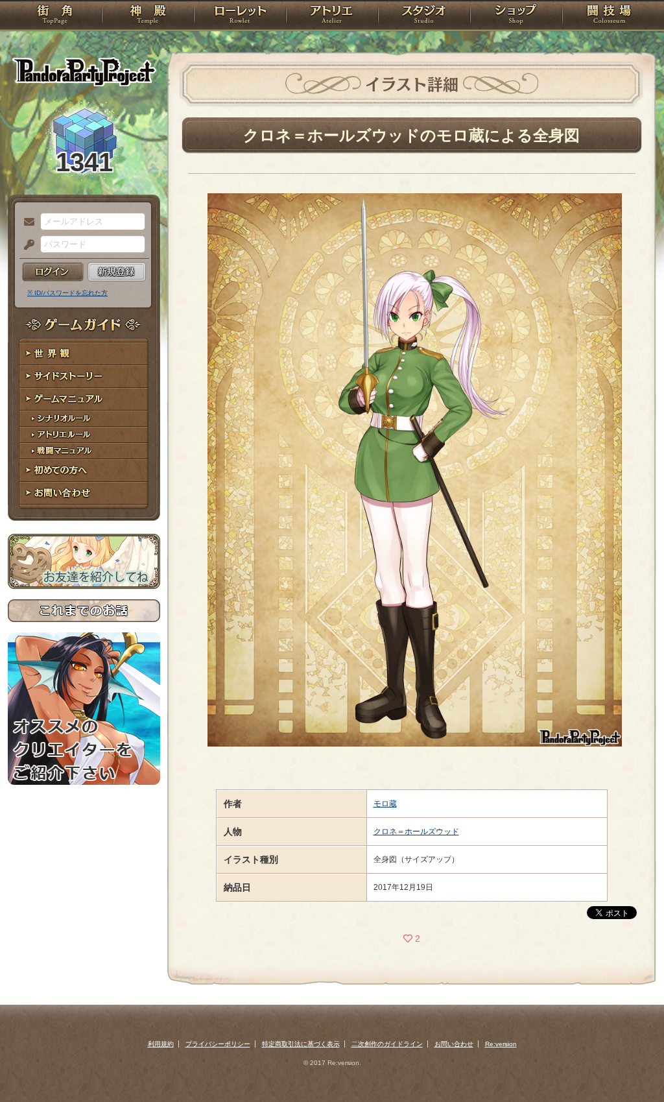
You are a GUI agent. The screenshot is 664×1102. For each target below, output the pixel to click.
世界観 (84, 353)
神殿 (148, 16)
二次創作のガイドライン (387, 1044)
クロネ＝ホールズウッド (416, 831)
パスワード (26, 245)
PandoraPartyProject (84, 71)
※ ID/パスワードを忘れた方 (67, 292)
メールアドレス (26, 222)
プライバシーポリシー (217, 1044)
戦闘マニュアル (84, 451)
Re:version (501, 1044)
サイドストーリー (84, 376)
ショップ (516, 16)
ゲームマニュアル (84, 399)
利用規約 (161, 1044)
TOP (55, 16)
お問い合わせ (84, 493)
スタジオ (424, 16)
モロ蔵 (385, 803)
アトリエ (332, 16)
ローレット (240, 16)
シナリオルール (84, 419)
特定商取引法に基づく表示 (301, 1044)
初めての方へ (84, 470)
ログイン (53, 271)
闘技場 (609, 16)
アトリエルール (84, 435)
